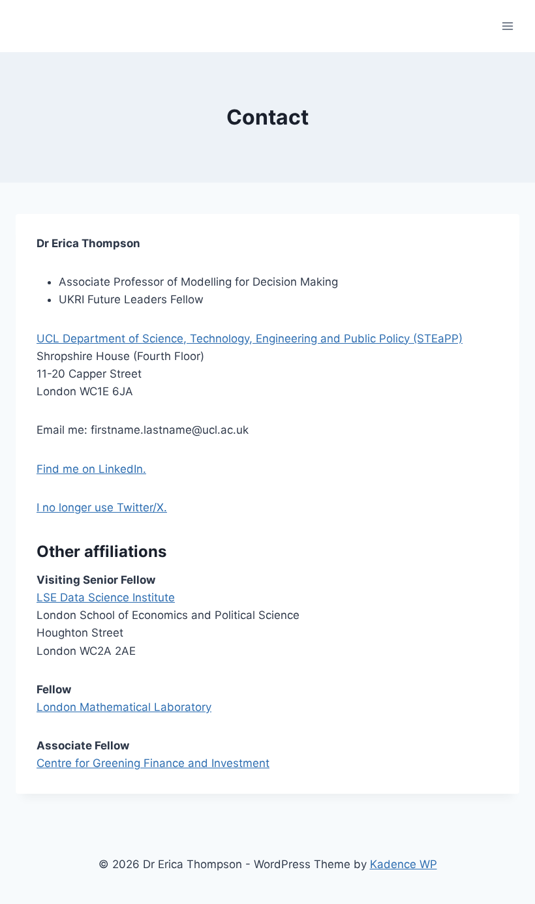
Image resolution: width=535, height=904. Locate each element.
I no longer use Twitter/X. (102, 507)
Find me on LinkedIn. (91, 468)
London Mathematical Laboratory (124, 707)
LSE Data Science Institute (106, 597)
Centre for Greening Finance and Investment (153, 763)
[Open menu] (507, 26)
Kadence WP (403, 864)
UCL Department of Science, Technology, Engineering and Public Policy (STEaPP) (250, 338)
